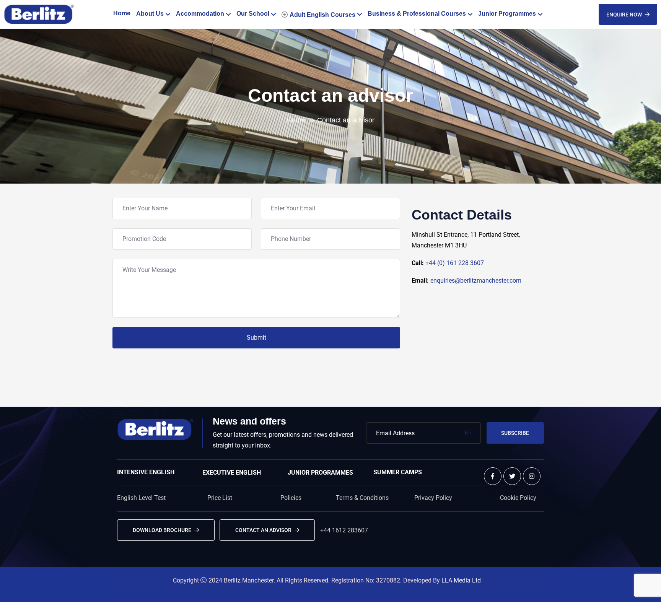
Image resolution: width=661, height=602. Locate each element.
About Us (150, 13)
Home (121, 13)
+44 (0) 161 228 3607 (454, 263)
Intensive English (145, 472)
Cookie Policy (518, 497)
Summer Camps (397, 472)
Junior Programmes (507, 13)
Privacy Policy (433, 497)
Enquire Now (624, 14)
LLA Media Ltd (461, 580)
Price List (219, 497)
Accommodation (200, 13)
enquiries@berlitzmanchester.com (475, 280)
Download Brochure (162, 530)
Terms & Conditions (362, 497)
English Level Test (141, 497)
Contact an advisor (263, 530)
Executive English (231, 472)
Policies (290, 497)
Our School (252, 13)
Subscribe (515, 433)
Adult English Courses (322, 14)
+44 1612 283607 (344, 530)
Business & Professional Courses (417, 13)
